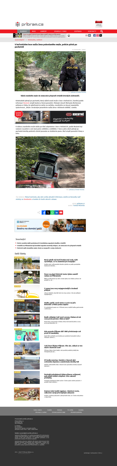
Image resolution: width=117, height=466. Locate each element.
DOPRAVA (77, 31)
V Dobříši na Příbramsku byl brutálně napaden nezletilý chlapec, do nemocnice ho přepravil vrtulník (48, 245)
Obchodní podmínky (76, 412)
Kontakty (81, 410)
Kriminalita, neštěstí (35, 40)
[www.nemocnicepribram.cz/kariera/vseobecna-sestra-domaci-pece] (50, 225)
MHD (34, 31)
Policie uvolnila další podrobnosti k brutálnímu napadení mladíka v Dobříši (40, 243)
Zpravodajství (19, 40)
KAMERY (43, 31)
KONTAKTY (92, 31)
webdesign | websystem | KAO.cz (93, 453)
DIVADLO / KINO (60, 31)
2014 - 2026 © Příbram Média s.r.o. (24, 452)
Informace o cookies (41, 412)
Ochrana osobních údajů (58, 412)
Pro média (70, 410)
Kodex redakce (38, 410)
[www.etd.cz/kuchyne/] (50, 117)
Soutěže (49, 410)
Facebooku (27, 199)
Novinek (26, 103)
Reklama (59, 410)
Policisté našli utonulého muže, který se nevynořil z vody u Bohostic (38, 248)
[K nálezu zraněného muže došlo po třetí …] (50, 162)
